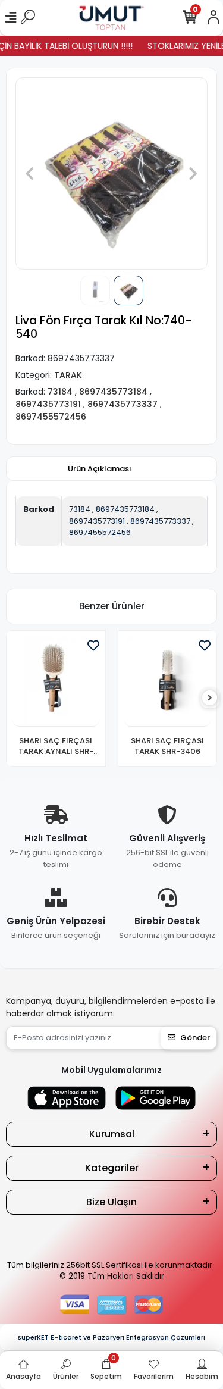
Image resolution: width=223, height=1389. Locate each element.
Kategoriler (112, 1168)
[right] (209, 698)
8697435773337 (160, 521)
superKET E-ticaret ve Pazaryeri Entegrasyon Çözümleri (111, 1337)
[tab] (99, 469)
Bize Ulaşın (111, 1202)
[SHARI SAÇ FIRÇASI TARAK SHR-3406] (167, 682)
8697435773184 (125, 509)
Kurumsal (111, 1134)
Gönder (195, 1037)
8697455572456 (100, 532)
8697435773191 (97, 521)
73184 (79, 509)
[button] (29, 173)
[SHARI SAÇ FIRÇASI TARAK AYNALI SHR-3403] (55, 682)
